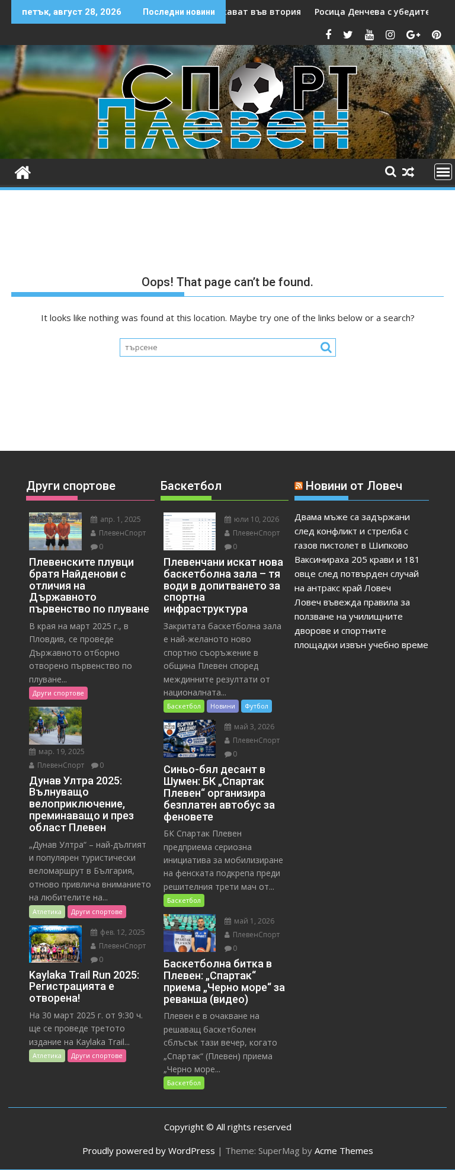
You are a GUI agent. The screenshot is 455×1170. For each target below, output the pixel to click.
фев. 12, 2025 (121, 932)
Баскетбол (184, 705)
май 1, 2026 (253, 921)
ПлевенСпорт (121, 533)
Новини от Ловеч (354, 486)
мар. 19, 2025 (61, 751)
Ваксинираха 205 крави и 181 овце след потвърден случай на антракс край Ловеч (357, 573)
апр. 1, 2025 (119, 519)
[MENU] (443, 172)
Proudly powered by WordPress (148, 1150)
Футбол (256, 705)
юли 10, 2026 (255, 519)
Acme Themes (344, 1150)
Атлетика (47, 911)
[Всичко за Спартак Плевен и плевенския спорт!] (23, 171)
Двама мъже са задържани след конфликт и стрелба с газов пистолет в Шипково (352, 531)
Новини (222, 705)
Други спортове (58, 692)
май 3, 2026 (253, 727)
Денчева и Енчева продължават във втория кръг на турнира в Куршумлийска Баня (266, 11)
